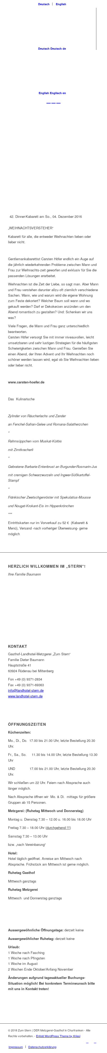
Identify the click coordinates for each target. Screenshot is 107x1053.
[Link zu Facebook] (87, 1041)
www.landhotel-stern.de (25, 696)
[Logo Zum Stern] (44, 115)
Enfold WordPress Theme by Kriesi (58, 1036)
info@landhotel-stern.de (26, 690)
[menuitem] (44, 4)
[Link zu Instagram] (95, 1041)
